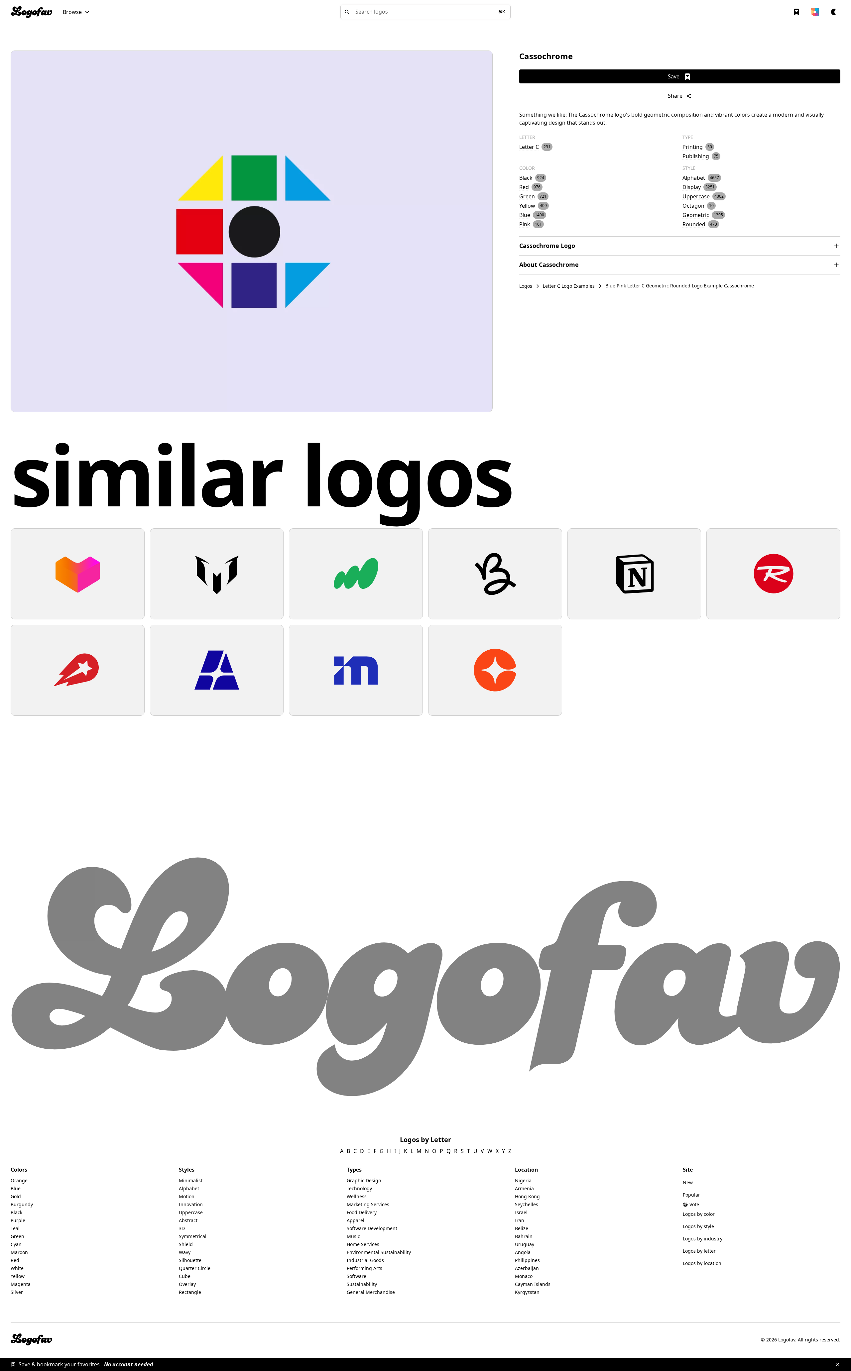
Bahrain (524, 1236)
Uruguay (524, 1244)
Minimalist (190, 1180)
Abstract (188, 1220)
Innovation (191, 1204)
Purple (18, 1220)
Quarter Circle (194, 1268)
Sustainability (362, 1284)
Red (15, 1260)
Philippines (527, 1260)
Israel (521, 1212)
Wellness (357, 1196)
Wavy (184, 1252)
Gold (16, 1196)
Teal (15, 1228)
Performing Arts (364, 1268)
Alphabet (189, 1188)
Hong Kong (527, 1196)
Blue (16, 1188)
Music (353, 1236)
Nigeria (523, 1180)
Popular (691, 1195)
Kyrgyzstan (527, 1292)
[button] (76, 12)
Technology (359, 1188)
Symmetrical (192, 1236)
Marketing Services (368, 1204)
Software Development (372, 1228)
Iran (519, 1220)
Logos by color (699, 1214)
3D (182, 1228)
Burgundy (22, 1204)
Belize (521, 1228)
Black (16, 1212)
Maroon (19, 1252)
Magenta (21, 1284)
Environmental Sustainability (379, 1252)
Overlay (187, 1284)
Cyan (16, 1244)
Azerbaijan (527, 1268)
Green (17, 1236)
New (688, 1182)
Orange (19, 1180)
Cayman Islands (532, 1284)
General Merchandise (371, 1292)
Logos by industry (702, 1238)
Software (356, 1276)
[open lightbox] (252, 231)
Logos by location (702, 1263)
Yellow (18, 1276)
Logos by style (698, 1226)
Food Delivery (362, 1212)
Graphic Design (364, 1180)
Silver (17, 1292)
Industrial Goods (365, 1260)
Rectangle (190, 1292)
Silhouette (190, 1260)
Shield (186, 1244)
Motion (186, 1196)
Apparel (355, 1220)
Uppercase (191, 1212)
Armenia (524, 1188)
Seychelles (526, 1204)
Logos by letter (699, 1251)
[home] (31, 12)
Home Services (363, 1244)
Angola (523, 1252)
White (17, 1268)
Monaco (524, 1276)
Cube (184, 1276)
